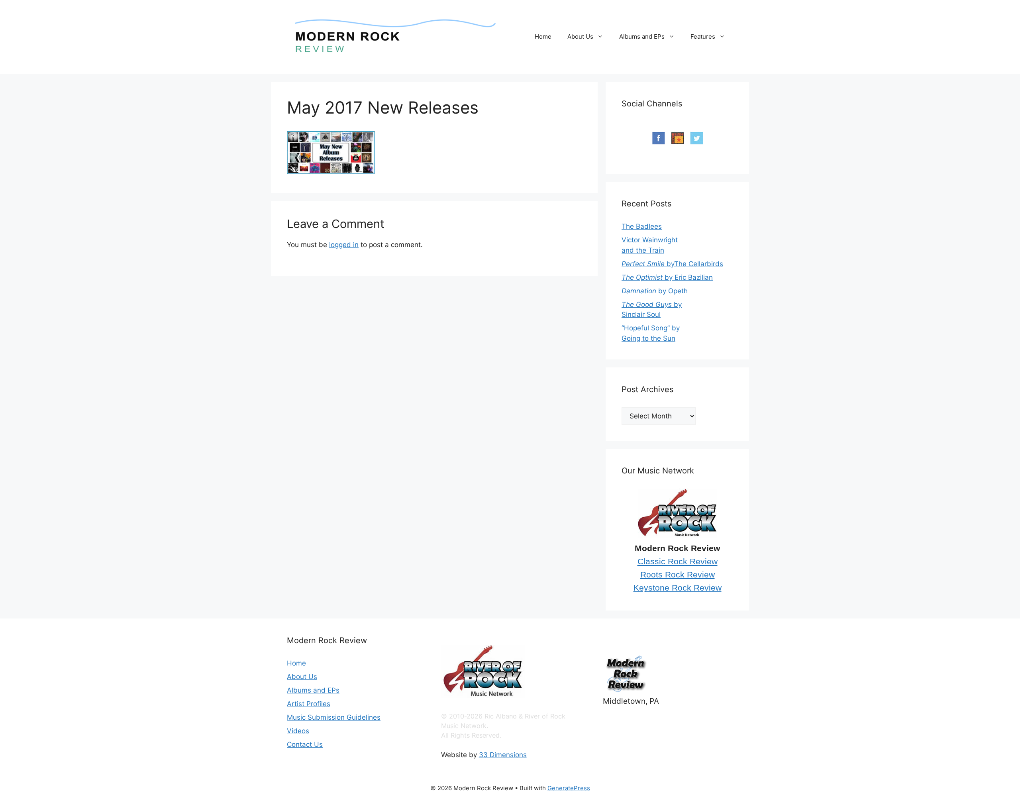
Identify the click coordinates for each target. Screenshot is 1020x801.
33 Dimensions (503, 755)
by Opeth (655, 291)
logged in (344, 245)
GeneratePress (568, 788)
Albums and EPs (642, 36)
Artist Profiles (308, 704)
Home (543, 36)
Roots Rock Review (677, 574)
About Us (580, 36)
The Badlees (642, 226)
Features (702, 36)
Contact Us (305, 744)
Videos (298, 731)
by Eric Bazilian (667, 277)
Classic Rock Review (678, 561)
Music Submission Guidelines (334, 717)
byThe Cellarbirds (672, 264)
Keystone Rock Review (678, 588)
